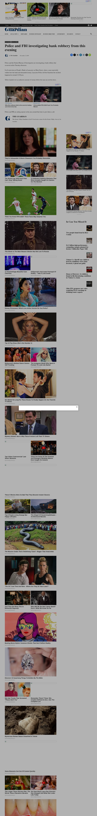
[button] (48, 408)
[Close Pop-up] (76, 407)
